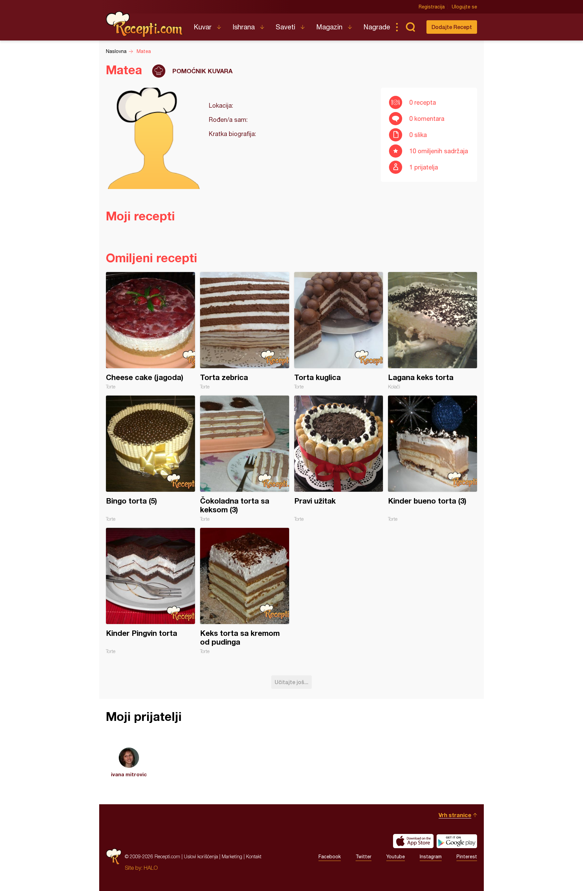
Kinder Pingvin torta (150, 591)
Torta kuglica (338, 330)
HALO (151, 868)
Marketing (232, 856)
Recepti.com (145, 24)
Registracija (432, 6)
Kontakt (253, 856)
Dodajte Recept (452, 27)
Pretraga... (410, 27)
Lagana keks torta (432, 330)
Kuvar (203, 27)
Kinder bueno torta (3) (432, 459)
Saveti (285, 27)
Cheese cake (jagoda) (150, 330)
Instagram (431, 856)
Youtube (395, 856)
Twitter (363, 856)
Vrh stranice (455, 815)
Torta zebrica (244, 330)
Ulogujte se (464, 6)
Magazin (329, 27)
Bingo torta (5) (150, 459)
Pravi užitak (338, 459)
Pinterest (466, 856)
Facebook (329, 856)
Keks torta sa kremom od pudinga (244, 591)
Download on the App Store (413, 841)
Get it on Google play (457, 841)
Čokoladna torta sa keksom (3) (244, 459)
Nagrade (376, 27)
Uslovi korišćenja (201, 856)
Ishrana (243, 27)
